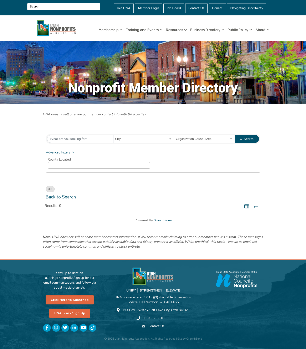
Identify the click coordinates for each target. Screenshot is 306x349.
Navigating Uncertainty (246, 8)
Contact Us (196, 8)
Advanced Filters (58, 152)
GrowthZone (163, 220)
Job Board (174, 8)
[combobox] (143, 139)
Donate (217, 8)
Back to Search (61, 197)
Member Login (148, 8)
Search (249, 139)
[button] (247, 206)
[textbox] (50, 164)
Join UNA (124, 8)
